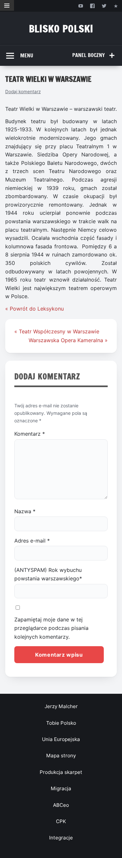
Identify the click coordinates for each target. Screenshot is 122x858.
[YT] (80, 5)
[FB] (92, 5)
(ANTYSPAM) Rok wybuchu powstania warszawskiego (48, 574)
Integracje (61, 838)
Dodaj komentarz (23, 91)
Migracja (61, 788)
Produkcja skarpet (61, 772)
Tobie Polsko (61, 723)
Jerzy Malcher (61, 706)
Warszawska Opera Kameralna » (68, 340)
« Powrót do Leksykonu (34, 308)
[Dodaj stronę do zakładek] (116, 5)
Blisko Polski (61, 29)
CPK (61, 821)
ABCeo (61, 805)
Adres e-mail (32, 540)
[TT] (104, 5)
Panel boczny (88, 55)
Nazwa (24, 511)
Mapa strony (61, 755)
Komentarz (29, 433)
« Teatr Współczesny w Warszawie (56, 331)
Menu (26, 55)
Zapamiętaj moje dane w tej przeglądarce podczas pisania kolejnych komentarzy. (51, 628)
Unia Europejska (61, 739)
